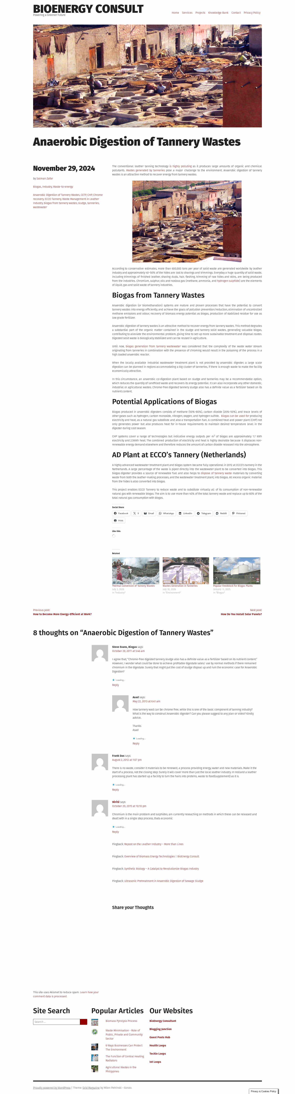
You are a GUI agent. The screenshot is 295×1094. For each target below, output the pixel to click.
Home (175, 12)
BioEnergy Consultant (163, 1021)
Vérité (116, 802)
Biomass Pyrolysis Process (121, 1021)
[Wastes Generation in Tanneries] (186, 570)
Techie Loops (158, 1053)
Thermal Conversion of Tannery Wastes (133, 585)
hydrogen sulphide (228, 280)
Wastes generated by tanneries (145, 170)
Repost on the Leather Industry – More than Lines (153, 844)
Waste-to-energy (63, 186)
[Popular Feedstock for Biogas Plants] (236, 570)
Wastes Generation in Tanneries (180, 585)
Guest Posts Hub (160, 1037)
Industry (47, 186)
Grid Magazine (91, 1087)
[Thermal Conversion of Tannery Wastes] (135, 570)
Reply (115, 685)
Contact (236, 12)
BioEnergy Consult (88, 9)
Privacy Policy (252, 12)
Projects (200, 12)
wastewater (40, 207)
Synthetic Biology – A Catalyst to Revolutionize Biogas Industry (161, 868)
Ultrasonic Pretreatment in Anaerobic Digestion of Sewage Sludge (163, 881)
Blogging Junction (161, 1029)
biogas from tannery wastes (60, 203)
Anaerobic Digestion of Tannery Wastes (56, 194)
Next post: (241, 612)
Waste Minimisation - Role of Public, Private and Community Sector (124, 1034)
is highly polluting (181, 166)
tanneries (93, 203)
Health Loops (158, 1045)
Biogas (37, 186)
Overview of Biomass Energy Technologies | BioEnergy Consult (161, 856)
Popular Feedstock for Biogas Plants (233, 585)
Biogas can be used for (235, 415)
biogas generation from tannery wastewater (153, 346)
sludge (82, 203)
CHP (89, 194)
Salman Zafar (45, 178)
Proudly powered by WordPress (52, 1087)
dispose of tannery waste (216, 473)
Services (187, 12)
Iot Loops (155, 1061)
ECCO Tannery (53, 199)
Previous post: (62, 612)
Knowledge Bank (218, 12)
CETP (83, 194)
